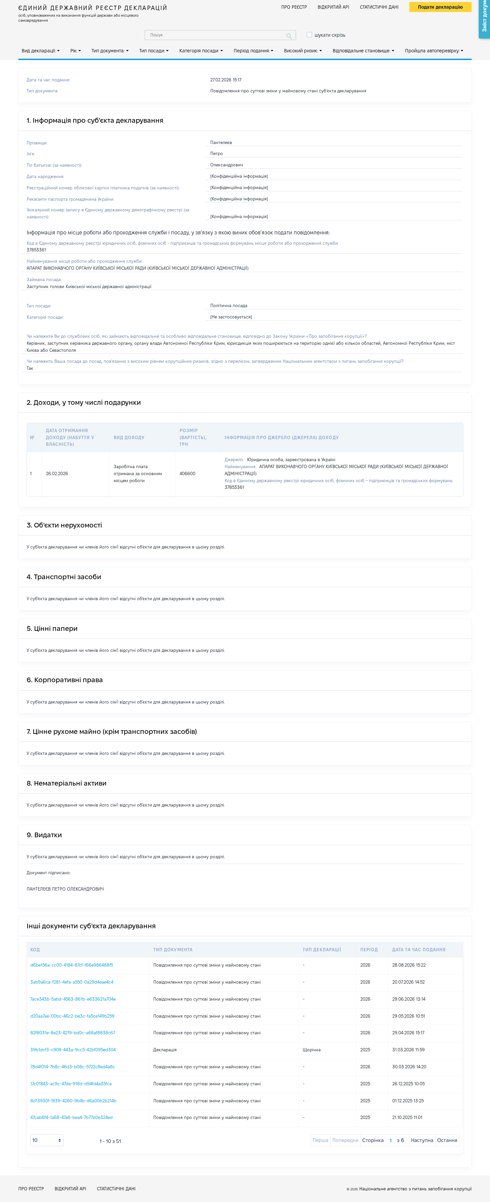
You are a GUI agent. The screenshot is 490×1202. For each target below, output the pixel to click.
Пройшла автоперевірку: (432, 50)
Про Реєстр (294, 7)
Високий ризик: (301, 50)
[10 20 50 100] (47, 1140)
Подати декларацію (440, 7)
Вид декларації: (39, 50)
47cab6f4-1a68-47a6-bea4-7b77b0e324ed (71, 1117)
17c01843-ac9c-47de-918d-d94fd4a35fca (71, 1083)
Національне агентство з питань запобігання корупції (415, 1188)
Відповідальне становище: (361, 50)
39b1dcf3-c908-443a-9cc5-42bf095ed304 (73, 1049)
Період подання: (252, 50)
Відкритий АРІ (333, 7)
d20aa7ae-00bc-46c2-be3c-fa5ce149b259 (72, 1016)
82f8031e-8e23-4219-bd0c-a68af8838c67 (72, 1032)
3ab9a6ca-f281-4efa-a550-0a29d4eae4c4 (71, 982)
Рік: (73, 50)
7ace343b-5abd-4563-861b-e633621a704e (73, 999)
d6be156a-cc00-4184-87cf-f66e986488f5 (71, 965)
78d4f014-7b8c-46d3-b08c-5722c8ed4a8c (72, 1066)
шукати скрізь (330, 35)
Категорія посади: (199, 50)
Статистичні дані (379, 7)
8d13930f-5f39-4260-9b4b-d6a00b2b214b (73, 1100)
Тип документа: (108, 50)
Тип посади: (152, 50)
